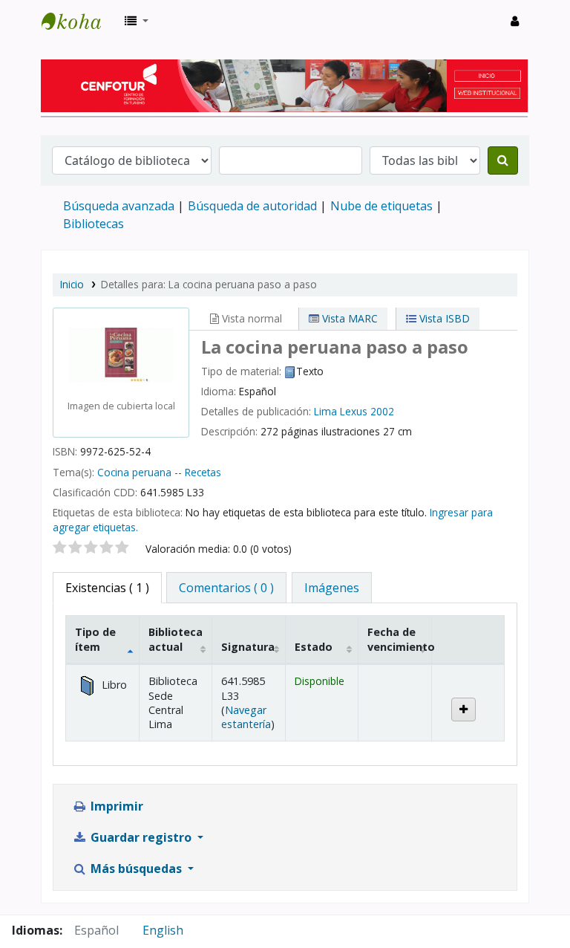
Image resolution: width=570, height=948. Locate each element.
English (162, 930)
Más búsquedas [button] (136, 868)
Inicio (72, 284)
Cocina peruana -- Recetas (159, 472)
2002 (382, 411)
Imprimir (115, 806)
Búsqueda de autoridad (252, 206)
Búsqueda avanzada (118, 206)
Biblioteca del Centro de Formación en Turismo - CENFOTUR (79, 21)
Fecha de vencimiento (399, 639)
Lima (325, 411)
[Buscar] (503, 160)
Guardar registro (141, 837)
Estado (313, 647)
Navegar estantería (246, 717)
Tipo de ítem (95, 639)
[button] (136, 21)
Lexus (353, 411)
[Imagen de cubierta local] (121, 353)
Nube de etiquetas (381, 206)
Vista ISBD (443, 318)
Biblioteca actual (175, 639)
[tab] (226, 587)
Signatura (248, 647)
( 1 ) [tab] (107, 587)
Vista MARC (348, 318)
